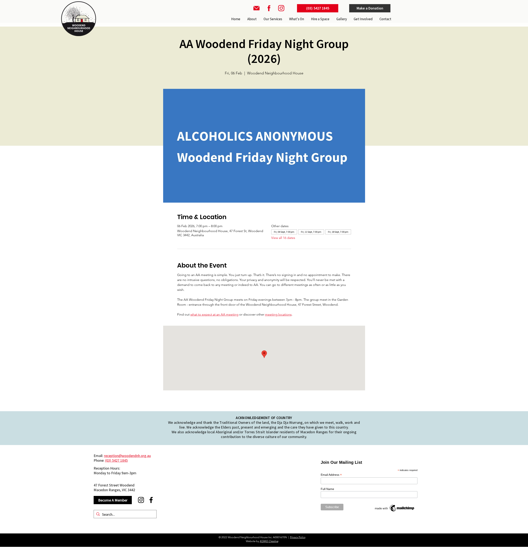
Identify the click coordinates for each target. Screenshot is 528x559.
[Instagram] (141, 500)
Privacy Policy (297, 537)
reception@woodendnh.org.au (127, 455)
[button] (272, 19)
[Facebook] (151, 500)
